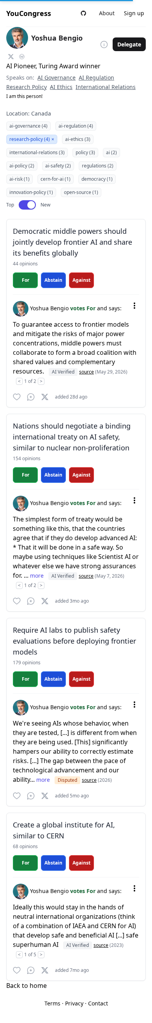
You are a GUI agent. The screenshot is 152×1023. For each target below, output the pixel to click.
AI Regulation (96, 77)
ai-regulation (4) (75, 126)
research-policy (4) (31, 139)
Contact (98, 1003)
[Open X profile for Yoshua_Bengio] (11, 56)
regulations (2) (97, 165)
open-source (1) (81, 192)
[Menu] (134, 305)
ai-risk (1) (19, 179)
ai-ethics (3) (77, 139)
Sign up (134, 13)
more (37, 575)
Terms (52, 1003)
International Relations (106, 87)
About (107, 13)
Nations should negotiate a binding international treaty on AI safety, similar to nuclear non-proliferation (72, 436)
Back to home (26, 985)
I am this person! (24, 96)
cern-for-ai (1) (56, 179)
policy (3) (85, 152)
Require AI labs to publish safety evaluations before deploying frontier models (74, 640)
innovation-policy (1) (31, 192)
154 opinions (27, 458)
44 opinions (25, 263)
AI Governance (56, 77)
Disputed (67, 780)
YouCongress (28, 13)
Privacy (74, 1003)
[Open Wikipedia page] (22, 56)
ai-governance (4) (28, 126)
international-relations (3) (37, 152)
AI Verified (63, 371)
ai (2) (111, 152)
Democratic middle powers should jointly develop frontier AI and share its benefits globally (72, 242)
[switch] (27, 205)
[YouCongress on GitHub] (83, 13)
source (86, 371)
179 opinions (27, 662)
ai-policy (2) (21, 165)
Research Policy (26, 87)
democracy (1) (97, 179)
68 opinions (25, 846)
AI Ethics (61, 87)
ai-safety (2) (58, 165)
